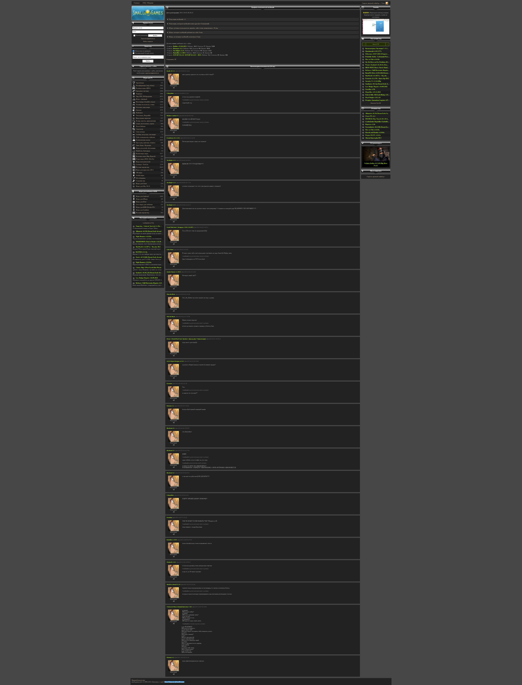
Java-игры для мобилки (144, 204)
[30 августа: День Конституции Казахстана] (148, 13)
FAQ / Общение (148, 3)
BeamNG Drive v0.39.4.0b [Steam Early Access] (381, 73)
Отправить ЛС (171, 59)
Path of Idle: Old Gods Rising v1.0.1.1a (378, 95)
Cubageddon (170, 93)
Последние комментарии (148, 218)
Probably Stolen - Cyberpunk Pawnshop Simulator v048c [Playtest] (387, 56)
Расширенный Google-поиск (144, 53)
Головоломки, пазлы (143, 140)
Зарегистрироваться (148, 38)
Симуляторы (140, 132)
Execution (169, 383)
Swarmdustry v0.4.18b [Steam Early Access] (379, 127)
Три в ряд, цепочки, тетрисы (145, 142)
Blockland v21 (171, 428)
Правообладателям (138, 680)
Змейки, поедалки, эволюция (146, 134)
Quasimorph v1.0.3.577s (373, 51)
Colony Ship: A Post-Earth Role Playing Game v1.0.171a (154, 267)
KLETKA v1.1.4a (141, 252)
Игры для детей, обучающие (146, 148)
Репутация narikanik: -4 (177, 19)
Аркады (139, 110)
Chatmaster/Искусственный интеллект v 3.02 (179, 607)
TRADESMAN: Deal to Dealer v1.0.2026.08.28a (152, 241)
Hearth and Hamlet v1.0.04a (374, 132)
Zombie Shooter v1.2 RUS (174, 272)
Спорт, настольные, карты (145, 123)
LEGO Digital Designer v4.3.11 (175, 361)
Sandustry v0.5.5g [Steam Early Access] (378, 84)
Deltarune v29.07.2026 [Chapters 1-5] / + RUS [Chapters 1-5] (385, 54)
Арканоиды (140, 83)
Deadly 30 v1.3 (171, 71)
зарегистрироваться (152, 73)
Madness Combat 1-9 (172, 115)
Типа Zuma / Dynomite (143, 145)
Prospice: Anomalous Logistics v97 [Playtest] (380, 100)
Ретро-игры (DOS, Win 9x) (145, 159)
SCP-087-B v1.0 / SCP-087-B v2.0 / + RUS (187, 55)
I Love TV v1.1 (370, 116)
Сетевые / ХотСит (142, 164)
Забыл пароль (148, 41)
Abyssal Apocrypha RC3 (373, 138)
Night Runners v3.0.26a (143, 236)
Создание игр (140, 181)
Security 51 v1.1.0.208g (373, 81)
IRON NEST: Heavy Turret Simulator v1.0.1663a (381, 67)
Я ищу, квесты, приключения (146, 121)
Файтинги (139, 113)
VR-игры (139, 172)
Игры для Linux (141, 183)
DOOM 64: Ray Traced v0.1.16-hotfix (378, 119)
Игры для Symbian (142, 210)
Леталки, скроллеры (143, 107)
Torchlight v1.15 (178, 50)
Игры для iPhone (142, 199)
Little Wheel (170, 249)
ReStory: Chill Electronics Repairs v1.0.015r (150, 283)
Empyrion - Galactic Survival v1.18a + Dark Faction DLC (155, 226)
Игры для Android (142, 196)
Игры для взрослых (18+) (145, 170)
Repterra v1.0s (370, 124)
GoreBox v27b (370, 89)
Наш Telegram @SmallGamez (174, 682)
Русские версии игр (142, 167)
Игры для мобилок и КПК (148, 191)
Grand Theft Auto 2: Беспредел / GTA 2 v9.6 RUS (180, 227)
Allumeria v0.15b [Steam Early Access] (148, 231)
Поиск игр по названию (143, 51)
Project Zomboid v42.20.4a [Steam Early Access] (381, 65)
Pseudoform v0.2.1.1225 (173, 138)
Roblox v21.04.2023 (180, 46)
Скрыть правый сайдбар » (371, 3)
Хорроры (139, 93)
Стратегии (139, 129)
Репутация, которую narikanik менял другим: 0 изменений (189, 24)
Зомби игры (140, 175)
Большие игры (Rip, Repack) (146, 156)
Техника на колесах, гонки (145, 104)
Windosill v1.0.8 (171, 562)
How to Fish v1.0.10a (372, 59)
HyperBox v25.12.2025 (373, 92)
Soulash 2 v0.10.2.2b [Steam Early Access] (150, 272)
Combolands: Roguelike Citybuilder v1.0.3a (379, 121)
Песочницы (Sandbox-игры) (145, 102)
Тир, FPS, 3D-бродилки (144, 96)
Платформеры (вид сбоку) (145, 85)
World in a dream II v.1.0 (173, 584)
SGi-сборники (140, 178)
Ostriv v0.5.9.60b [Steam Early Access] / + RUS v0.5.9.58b (155, 257)
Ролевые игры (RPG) (143, 88)
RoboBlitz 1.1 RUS (179, 53)
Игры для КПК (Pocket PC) (145, 207)
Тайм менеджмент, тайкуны (145, 137)
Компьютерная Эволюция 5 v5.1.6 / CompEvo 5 (381, 48)
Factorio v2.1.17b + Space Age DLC (377, 78)
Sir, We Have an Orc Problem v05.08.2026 (379, 62)
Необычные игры (142, 153)
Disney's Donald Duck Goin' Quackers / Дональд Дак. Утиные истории (186, 339)
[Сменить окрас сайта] (387, 3)
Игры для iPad (141, 202)
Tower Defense (140, 126)
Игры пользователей (143, 162)
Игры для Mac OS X (143, 186)
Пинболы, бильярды (143, 151)
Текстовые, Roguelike (143, 115)
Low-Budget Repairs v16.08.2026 (147, 278)
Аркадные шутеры (142, 91)
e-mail (161, 682)
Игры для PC (148, 78)
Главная (136, 3)
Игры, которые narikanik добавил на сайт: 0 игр (186, 32)
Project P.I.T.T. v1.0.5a (373, 135)
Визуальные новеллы (143, 118)
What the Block (171, 294)
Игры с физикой (141, 99)
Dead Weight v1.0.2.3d (372, 97)
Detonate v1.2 (177, 48)
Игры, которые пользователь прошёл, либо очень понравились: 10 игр (193, 28)
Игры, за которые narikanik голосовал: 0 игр (184, 37)
